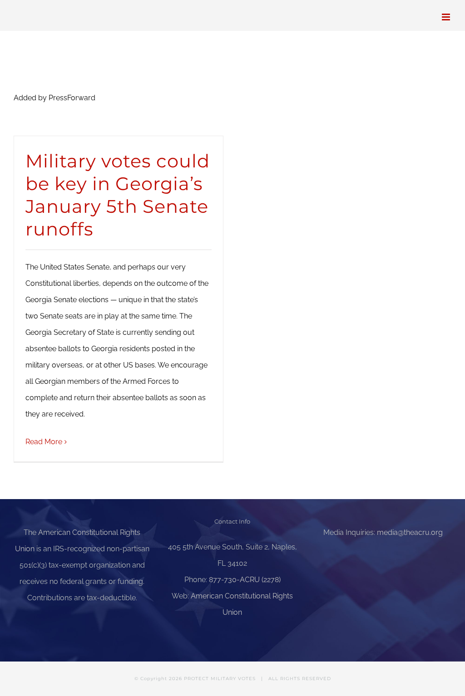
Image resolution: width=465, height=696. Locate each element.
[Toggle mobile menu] (446, 17)
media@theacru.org (410, 532)
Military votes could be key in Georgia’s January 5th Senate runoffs (117, 195)
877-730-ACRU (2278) (245, 579)
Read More (43, 441)
